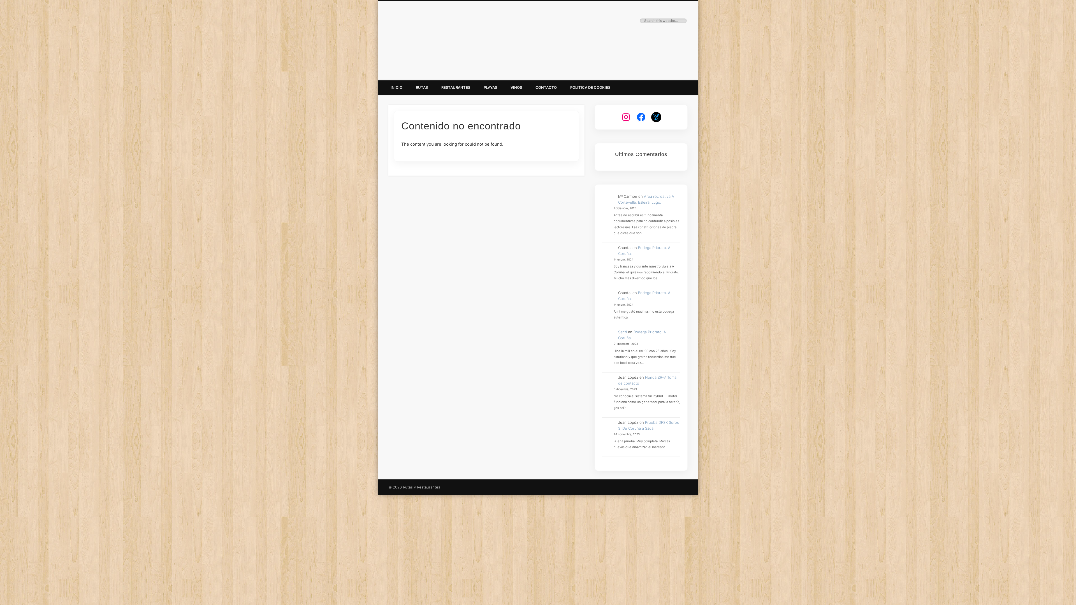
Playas (490, 87)
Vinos (516, 87)
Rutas (422, 87)
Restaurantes (455, 87)
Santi (622, 332)
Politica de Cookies (590, 87)
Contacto (546, 87)
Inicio (396, 87)
